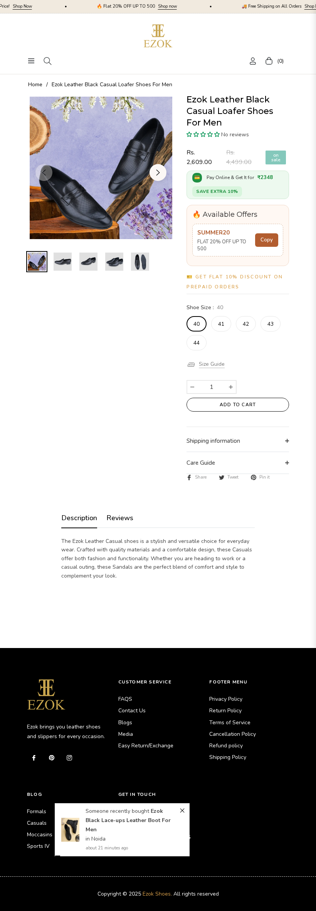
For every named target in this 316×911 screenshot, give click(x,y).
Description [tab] (79, 518)
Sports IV (38, 846)
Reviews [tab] (119, 518)
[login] (253, 61)
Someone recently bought (118, 789)
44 (196, 343)
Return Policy (225, 710)
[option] (101, 168)
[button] (203, 134)
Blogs (125, 722)
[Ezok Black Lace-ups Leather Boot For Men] (70, 808)
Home (35, 84)
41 (221, 324)
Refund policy (226, 745)
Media (125, 734)
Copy (267, 239)
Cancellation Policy (232, 734)
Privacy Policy (225, 699)
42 (246, 324)
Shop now (138, 6)
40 (196, 324)
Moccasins (39, 834)
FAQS (125, 699)
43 (270, 324)
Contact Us (132, 710)
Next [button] (158, 172)
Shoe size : (205, 307)
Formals (36, 811)
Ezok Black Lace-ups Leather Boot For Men (128, 798)
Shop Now (285, 6)
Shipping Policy (227, 757)
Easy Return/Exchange (145, 745)
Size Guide (212, 364)
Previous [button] (43, 172)
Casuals (37, 823)
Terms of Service (229, 722)
